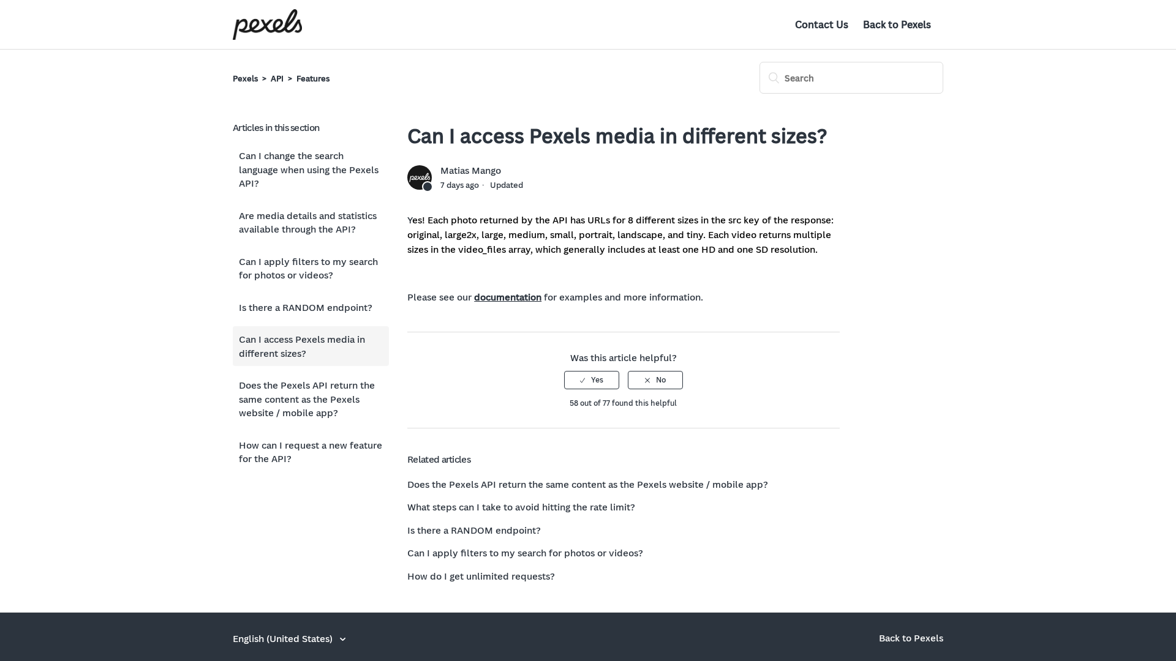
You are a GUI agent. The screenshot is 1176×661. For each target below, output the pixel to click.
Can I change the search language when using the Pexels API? (309, 169)
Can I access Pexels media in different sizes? (302, 346)
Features (313, 78)
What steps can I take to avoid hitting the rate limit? (521, 507)
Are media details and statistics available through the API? (308, 222)
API (277, 78)
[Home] (267, 24)
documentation (507, 297)
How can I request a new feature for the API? (310, 452)
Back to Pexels (897, 24)
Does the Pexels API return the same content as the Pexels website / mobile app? (307, 399)
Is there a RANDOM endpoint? (305, 307)
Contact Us (821, 24)
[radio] (591, 380)
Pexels (245, 78)
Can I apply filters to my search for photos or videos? (308, 268)
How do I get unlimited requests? (481, 576)
